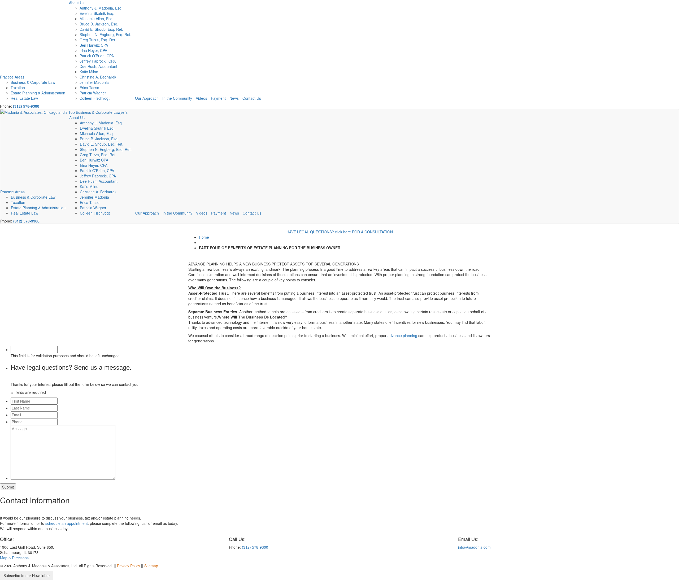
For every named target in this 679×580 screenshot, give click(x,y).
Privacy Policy (128, 565)
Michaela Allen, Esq (96, 18)
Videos (201, 98)
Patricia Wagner (93, 92)
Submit (8, 487)
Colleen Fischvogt (95, 98)
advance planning (402, 335)
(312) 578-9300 (26, 106)
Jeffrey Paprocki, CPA (98, 61)
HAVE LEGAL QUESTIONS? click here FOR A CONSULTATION (339, 231)
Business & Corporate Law (33, 82)
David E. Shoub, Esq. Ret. (101, 29)
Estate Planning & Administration (38, 92)
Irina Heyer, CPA (93, 50)
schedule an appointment (66, 523)
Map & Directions (14, 557)
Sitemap (151, 565)
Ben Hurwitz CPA (94, 45)
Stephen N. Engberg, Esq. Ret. (105, 34)
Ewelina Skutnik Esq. (97, 13)
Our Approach (147, 98)
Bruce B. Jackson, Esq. (99, 24)
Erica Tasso (89, 87)
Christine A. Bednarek (98, 77)
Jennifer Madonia (94, 82)
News (234, 98)
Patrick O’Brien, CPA (97, 55)
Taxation (18, 87)
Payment (218, 98)
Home (204, 237)
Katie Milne (89, 71)
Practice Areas (12, 77)
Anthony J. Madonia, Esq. (101, 8)
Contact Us (251, 98)
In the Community (177, 98)
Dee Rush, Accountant (98, 66)
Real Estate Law (24, 98)
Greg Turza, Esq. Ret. (98, 39)
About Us (76, 2)
